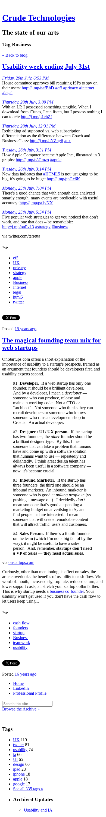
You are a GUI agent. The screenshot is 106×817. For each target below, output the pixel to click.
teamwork (21, 642)
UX (16, 262)
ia (14, 754)
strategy (19, 272)
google (19, 784)
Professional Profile (29, 693)
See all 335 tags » (28, 788)
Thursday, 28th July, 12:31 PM (28, 126)
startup (18, 632)
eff (15, 258)
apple (17, 277)
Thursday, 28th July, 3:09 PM (27, 102)
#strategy (43, 226)
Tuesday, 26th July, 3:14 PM (26, 169)
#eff (58, 88)
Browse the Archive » (21, 709)
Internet (19, 287)
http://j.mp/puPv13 (18, 226)
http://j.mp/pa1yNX (36, 203)
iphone (19, 774)
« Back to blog (14, 55)
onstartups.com (21, 562)
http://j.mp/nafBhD (38, 88)
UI (15, 759)
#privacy (70, 88)
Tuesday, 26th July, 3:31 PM (26, 150)
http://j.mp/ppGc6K (63, 179)
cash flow (21, 623)
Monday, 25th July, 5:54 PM (26, 212)
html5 (18, 297)
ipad (16, 769)
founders (20, 627)
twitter (18, 302)
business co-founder (67, 591)
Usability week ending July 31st (46, 66)
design (18, 764)
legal (17, 292)
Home (18, 683)
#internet (86, 88)
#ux (67, 140)
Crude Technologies (38, 18)
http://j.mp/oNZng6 (46, 140)
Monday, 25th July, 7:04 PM (26, 188)
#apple (55, 159)
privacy (19, 267)
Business (20, 282)
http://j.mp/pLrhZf (36, 116)
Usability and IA (38, 810)
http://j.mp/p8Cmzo (32, 159)
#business (60, 226)
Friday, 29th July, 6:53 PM (25, 78)
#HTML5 (51, 174)
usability (20, 647)
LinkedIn (21, 688)
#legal (7, 92)
